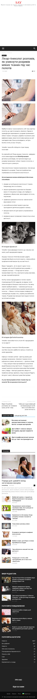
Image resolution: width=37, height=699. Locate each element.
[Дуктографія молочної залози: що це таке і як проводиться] (6, 439)
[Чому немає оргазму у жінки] (6, 526)
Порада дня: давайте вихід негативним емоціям (14, 482)
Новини (14, 693)
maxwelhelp (5, 485)
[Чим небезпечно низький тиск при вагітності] (6, 551)
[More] (20, 75)
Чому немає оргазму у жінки (21, 524)
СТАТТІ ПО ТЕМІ (7, 415)
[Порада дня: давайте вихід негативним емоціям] (18, 467)
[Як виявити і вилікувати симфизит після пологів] (6, 534)
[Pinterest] (12, 75)
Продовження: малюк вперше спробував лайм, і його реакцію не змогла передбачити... (22, 507)
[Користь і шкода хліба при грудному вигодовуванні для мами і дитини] (6, 629)
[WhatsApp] (16, 75)
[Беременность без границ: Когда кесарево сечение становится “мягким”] (6, 517)
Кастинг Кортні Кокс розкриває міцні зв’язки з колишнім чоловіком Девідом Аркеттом (23, 579)
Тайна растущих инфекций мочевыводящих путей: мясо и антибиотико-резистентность (27, 406)
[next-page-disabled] (6, 446)
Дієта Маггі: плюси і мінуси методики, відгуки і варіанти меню (22, 431)
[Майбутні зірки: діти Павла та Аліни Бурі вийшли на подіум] (6, 543)
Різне (19, 693)
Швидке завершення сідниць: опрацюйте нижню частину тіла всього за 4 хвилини (22, 588)
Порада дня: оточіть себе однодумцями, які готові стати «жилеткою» (21, 559)
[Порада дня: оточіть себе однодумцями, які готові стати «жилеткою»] (6, 560)
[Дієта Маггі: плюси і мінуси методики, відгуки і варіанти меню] (6, 431)
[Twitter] (8, 75)
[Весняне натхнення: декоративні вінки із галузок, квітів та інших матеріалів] (6, 422)
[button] (3, 48)
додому (4, 52)
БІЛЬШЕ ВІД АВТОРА (21, 415)
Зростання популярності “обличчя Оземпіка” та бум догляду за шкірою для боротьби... (23, 597)
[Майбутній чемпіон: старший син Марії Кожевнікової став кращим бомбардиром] (6, 499)
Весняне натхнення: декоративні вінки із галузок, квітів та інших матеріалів (22, 422)
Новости (9, 52)
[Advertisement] (18, 27)
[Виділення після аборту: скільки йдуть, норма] (6, 621)
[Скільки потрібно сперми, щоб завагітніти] (6, 612)
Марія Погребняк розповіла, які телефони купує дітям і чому (9, 405)
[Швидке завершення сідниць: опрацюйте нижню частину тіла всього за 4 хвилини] (6, 589)
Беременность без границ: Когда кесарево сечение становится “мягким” (22, 516)
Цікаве (8, 693)
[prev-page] (3, 446)
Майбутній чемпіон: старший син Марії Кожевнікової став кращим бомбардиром (22, 498)
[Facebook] (3, 75)
